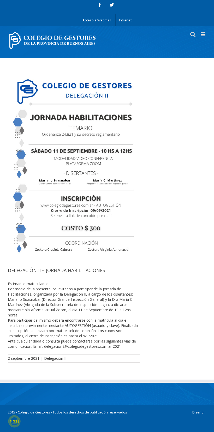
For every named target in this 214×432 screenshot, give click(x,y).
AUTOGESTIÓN (78, 325)
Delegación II (55, 358)
